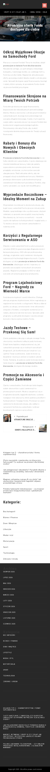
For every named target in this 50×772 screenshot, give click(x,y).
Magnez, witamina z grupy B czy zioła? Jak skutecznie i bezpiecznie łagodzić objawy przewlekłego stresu (22, 481)
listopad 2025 (9, 618)
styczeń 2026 (9, 606)
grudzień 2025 (9, 612)
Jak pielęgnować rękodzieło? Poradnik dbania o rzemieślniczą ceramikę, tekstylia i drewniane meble (24, 471)
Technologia (8, 553)
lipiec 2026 (8, 577)
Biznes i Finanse (10, 517)
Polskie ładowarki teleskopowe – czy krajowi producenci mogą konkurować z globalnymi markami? (23, 490)
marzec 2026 (8, 595)
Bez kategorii (9, 511)
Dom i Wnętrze (10, 523)
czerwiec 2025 (9, 624)
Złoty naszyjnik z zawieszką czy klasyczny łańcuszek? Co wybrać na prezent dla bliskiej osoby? (23, 462)
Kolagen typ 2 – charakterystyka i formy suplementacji (21, 453)
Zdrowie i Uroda (10, 559)
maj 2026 (7, 583)
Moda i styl (8, 535)
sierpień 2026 (9, 572)
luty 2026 (7, 601)
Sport (5, 547)
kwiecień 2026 (9, 589)
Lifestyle (7, 529)
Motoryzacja (8, 541)
